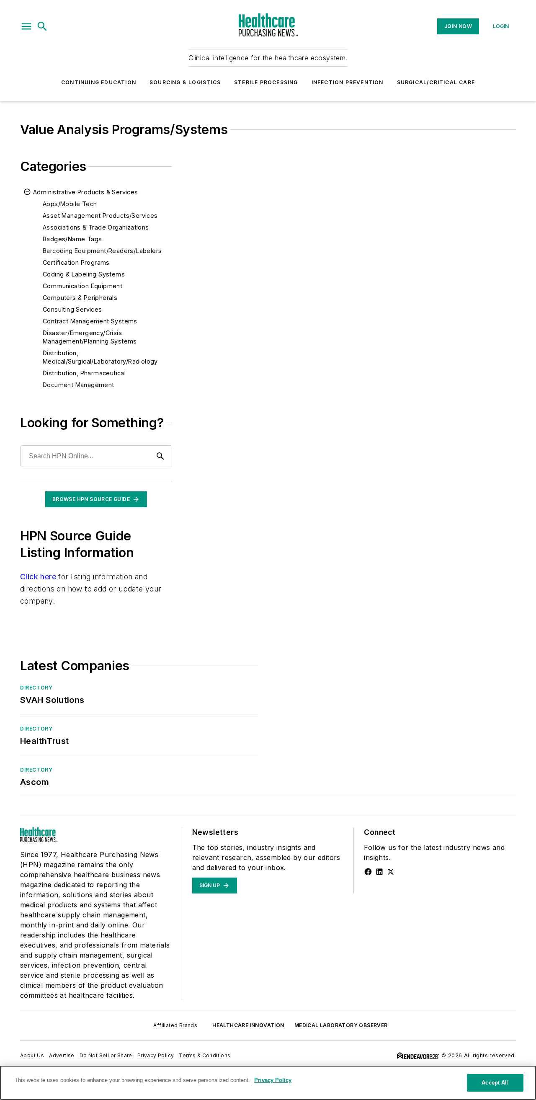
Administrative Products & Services (85, 192)
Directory (36, 687)
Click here (38, 576)
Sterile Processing (266, 82)
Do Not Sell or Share (106, 1055)
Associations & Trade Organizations (96, 227)
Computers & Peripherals (80, 297)
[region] (268, 1083)
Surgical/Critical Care (436, 82)
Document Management (78, 384)
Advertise (62, 1055)
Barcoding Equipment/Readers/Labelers (102, 250)
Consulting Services (72, 309)
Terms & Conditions (204, 1055)
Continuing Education (98, 82)
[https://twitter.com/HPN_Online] (391, 872)
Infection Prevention (348, 82)
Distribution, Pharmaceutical (84, 373)
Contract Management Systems (90, 321)
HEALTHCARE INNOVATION (248, 1025)
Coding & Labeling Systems (84, 274)
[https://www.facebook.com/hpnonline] (368, 872)
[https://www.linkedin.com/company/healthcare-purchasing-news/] (379, 872)
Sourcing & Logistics (185, 82)
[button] (26, 26)
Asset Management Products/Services (100, 215)
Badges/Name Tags (72, 239)
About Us (32, 1055)
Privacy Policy (155, 1055)
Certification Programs (76, 262)
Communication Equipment (82, 285)
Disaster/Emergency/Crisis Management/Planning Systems (90, 337)
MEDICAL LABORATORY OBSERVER (341, 1025)
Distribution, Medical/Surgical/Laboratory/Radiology (100, 357)
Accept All (495, 1082)
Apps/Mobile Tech (70, 203)
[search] (42, 26)
